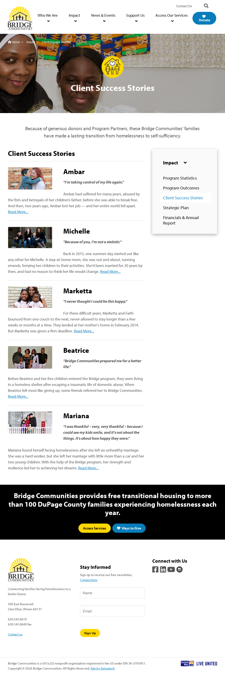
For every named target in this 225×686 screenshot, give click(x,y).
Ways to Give (131, 528)
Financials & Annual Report (181, 220)
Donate (204, 20)
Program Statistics (180, 178)
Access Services (94, 528)
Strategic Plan (176, 207)
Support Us (135, 15)
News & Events (103, 15)
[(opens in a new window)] (155, 569)
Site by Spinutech (103, 668)
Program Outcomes (181, 188)
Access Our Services (171, 15)
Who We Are (48, 15)
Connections (88, 580)
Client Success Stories (183, 197)
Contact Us (184, 6)
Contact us (15, 634)
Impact (74, 15)
